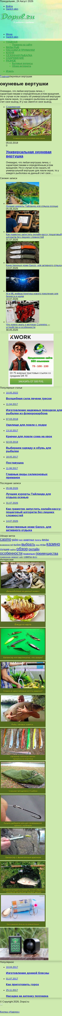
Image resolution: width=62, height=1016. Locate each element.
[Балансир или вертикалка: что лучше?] (23, 659)
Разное (11, 60)
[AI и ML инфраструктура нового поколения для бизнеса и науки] (22, 291)
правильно (29, 553)
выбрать (28, 544)
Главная (4, 76)
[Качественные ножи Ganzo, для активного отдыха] (22, 262)
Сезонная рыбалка (19, 55)
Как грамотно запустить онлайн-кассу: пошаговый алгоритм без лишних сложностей (34, 235)
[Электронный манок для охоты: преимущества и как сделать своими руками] (24, 959)
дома (38, 545)
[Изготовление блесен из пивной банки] (23, 926)
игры (43, 544)
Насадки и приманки (20, 50)
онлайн (33, 549)
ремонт (15, 557)
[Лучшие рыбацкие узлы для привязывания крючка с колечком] (23, 826)
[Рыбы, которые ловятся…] (23, 726)
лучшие (4, 549)
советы (28, 556)
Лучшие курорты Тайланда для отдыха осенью (32, 206)
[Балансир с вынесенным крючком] (23, 859)
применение (5, 557)
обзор (22, 549)
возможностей (6, 545)
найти (13, 549)
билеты (38, 540)
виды (45, 539)
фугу (35, 557)
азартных (28, 539)
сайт (21, 557)
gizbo (15, 539)
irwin (21, 540)
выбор (17, 544)
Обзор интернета (21, 66)
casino (5, 539)
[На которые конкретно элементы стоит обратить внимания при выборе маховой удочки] (23, 893)
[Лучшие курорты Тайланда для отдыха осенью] (22, 203)
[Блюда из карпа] (23, 626)
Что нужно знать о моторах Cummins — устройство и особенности (28, 326)
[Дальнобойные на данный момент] (23, 593)
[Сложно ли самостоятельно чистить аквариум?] (23, 693)
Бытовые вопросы (22, 63)
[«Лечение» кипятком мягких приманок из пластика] (23, 759)
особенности (11, 553)
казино (53, 543)
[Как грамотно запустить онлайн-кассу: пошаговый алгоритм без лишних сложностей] (22, 232)
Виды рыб (12, 47)
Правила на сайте (22, 44)
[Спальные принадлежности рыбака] (23, 793)
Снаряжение (15, 58)
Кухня (10, 52)
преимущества (47, 553)
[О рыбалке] (18, 29)
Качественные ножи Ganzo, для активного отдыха (34, 265)
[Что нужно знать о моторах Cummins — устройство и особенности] (22, 322)
